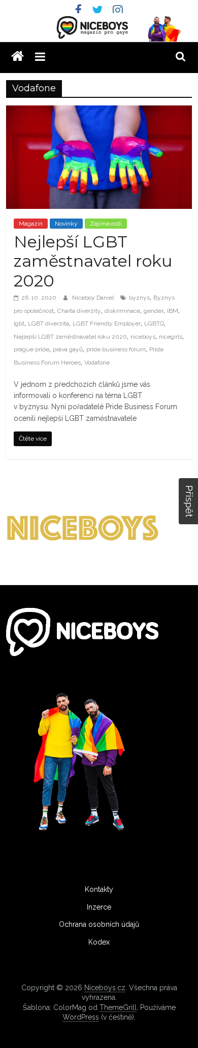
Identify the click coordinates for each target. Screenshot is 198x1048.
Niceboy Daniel (93, 297)
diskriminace (122, 310)
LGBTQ (154, 323)
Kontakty (99, 889)
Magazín (31, 223)
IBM (172, 310)
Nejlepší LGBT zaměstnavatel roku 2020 (93, 261)
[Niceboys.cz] (17, 56)
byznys (139, 297)
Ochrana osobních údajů (99, 924)
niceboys (142, 336)
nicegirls (170, 336)
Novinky (66, 223)
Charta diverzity (79, 310)
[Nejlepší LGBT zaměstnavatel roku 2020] (99, 112)
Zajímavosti (106, 223)
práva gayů (68, 349)
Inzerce (99, 907)
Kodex (99, 942)
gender (153, 310)
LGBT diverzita (48, 323)
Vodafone (97, 362)
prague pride (31, 349)
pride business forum (116, 349)
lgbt (19, 323)
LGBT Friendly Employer (107, 323)
